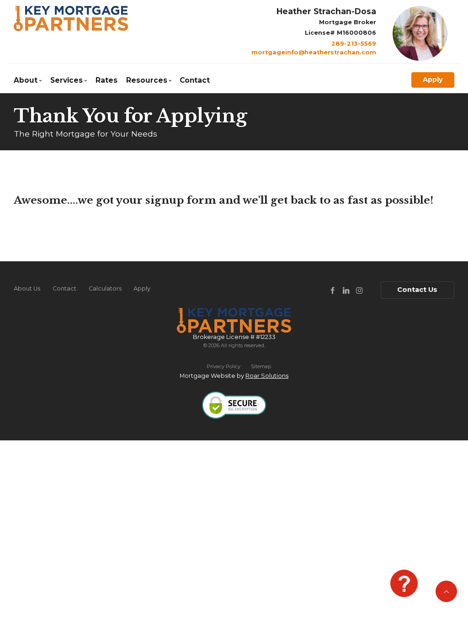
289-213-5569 (353, 43)
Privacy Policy (223, 366)
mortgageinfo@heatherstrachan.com (313, 52)
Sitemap (261, 366)
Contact (195, 80)
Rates (106, 80)
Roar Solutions (266, 375)
